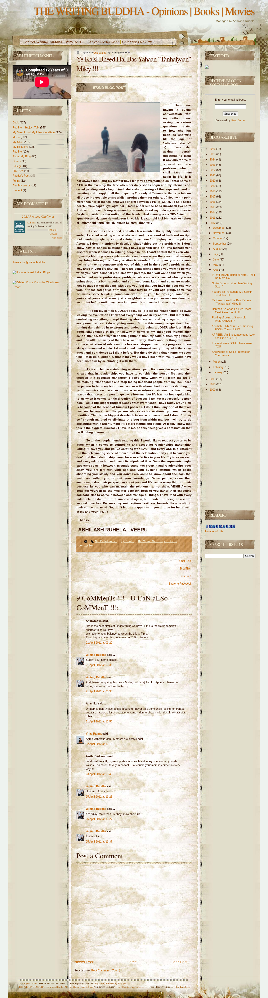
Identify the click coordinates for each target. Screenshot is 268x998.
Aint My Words (22, 185)
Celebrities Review (137, 42)
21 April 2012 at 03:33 (99, 691)
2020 (213, 180)
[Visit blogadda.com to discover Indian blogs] (31, 272)
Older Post (178, 962)
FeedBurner (238, 120)
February (218, 367)
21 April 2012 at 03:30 (99, 665)
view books (57, 237)
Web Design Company (104, 987)
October (218, 238)
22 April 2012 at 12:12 (99, 743)
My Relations (21, 146)
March (217, 361)
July (216, 254)
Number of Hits (214, 531)
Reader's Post (21, 175)
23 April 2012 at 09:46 (99, 774)
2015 (213, 207)
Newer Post (84, 962)
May (216, 264)
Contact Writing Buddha (42, 42)
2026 (213, 148)
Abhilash (31, 222)
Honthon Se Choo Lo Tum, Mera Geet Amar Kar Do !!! (231, 310)
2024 (213, 159)
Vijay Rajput (94, 733)
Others (17, 161)
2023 (213, 164)
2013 (213, 217)
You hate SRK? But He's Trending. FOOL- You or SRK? (233, 328)
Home (132, 962)
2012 (213, 223)
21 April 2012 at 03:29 (99, 642)
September (220, 243)
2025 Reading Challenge (38, 216)
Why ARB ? (75, 42)
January (218, 372)
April (216, 270)
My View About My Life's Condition (34, 132)
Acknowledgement (104, 42)
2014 (213, 212)
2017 (213, 196)
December (219, 227)
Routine (18, 151)
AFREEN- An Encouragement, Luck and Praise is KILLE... (233, 336)
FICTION (18, 170)
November (219, 233)
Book (16, 122)
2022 (213, 170)
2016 (213, 201)
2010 (213, 384)
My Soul (18, 142)
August (217, 248)
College (17, 166)
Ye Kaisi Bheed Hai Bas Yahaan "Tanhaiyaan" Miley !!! (231, 302)
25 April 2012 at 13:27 (99, 819)
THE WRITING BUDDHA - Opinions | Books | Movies (144, 10)
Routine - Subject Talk (26, 127)
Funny (17, 180)
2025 (213, 154)
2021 (213, 175)
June (216, 259)
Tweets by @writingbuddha (29, 262)
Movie (17, 137)
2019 (213, 185)
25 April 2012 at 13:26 (99, 796)
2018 (213, 191)
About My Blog (22, 156)
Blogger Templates (161, 987)
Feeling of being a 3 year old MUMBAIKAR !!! (229, 319)
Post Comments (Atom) (105, 970)
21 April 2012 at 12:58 (99, 721)
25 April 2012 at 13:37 (99, 841)
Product (18, 190)
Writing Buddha (96, 654)
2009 (213, 389)
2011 (213, 379)
